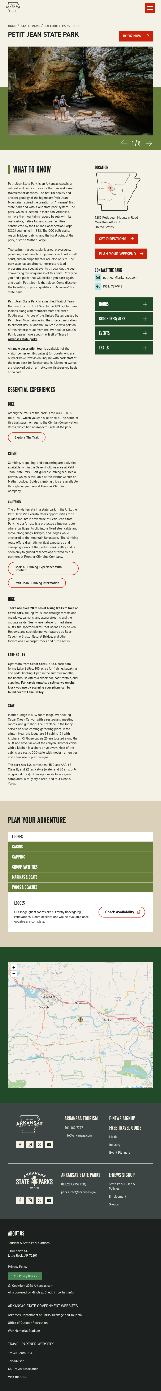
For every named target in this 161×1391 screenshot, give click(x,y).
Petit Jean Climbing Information (37, 583)
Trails (104, 347)
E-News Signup (122, 1118)
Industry (114, 1144)
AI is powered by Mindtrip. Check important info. (41, 1292)
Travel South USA (20, 1353)
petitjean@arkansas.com (120, 277)
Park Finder (72, 26)
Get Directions (112, 238)
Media (113, 1136)
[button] (80, 1021)
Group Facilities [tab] (25, 867)
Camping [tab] (18, 857)
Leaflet (126, 1087)
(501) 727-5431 (113, 286)
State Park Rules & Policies (122, 1186)
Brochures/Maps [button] (112, 318)
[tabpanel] (80, 912)
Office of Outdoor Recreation (28, 1322)
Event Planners (119, 1152)
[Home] (13, 7)
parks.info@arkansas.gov (78, 1192)
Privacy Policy (17, 1266)
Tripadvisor (16, 1361)
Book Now (132, 36)
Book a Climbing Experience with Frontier (38, 568)
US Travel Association (23, 1369)
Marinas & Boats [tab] (24, 877)
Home (12, 26)
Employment (117, 1196)
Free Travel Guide (125, 1127)
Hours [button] (104, 304)
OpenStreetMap (137, 1087)
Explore (51, 26)
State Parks (30, 26)
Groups (114, 1204)
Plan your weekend (117, 253)
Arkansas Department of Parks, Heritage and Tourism (45, 1315)
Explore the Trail (27, 437)
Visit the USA (17, 1377)
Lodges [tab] (17, 836)
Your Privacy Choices (25, 1276)
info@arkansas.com (78, 1135)
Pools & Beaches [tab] (24, 887)
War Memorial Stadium (24, 1330)
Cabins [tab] (17, 847)
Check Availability (119, 912)
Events (104, 333)
